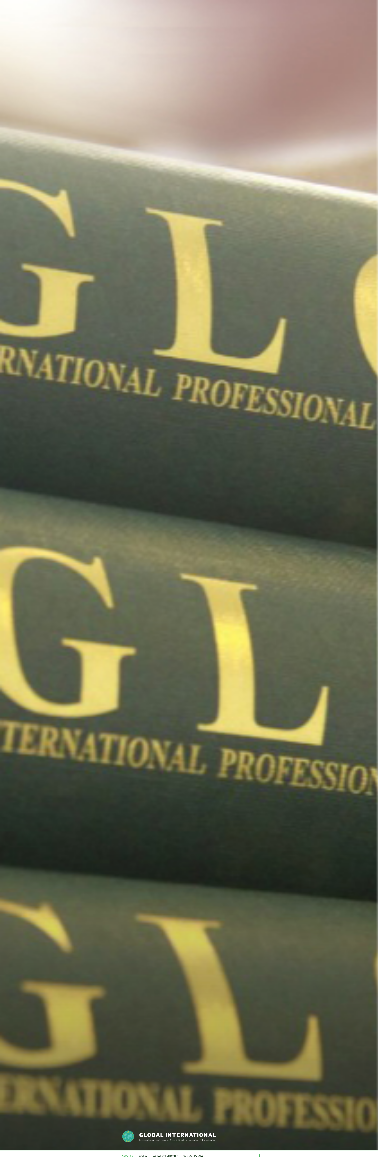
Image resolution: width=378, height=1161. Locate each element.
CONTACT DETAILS (193, 1156)
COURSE (143, 1156)
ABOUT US (127, 1156)
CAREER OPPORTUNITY (165, 1156)
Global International (178, 1135)
